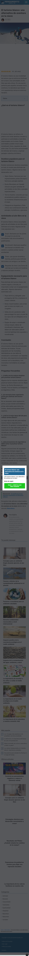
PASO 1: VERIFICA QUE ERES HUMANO (14, 485)
